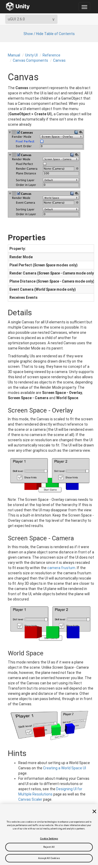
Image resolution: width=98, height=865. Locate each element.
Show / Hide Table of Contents (49, 34)
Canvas (59, 60)
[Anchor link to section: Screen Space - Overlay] (3, 410)
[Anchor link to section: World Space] (3, 653)
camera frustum (61, 568)
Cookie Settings (49, 838)
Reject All (49, 847)
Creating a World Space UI (64, 768)
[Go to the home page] (18, 6)
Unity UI (31, 55)
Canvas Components (30, 60)
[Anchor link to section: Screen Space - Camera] (3, 538)
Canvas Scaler (30, 799)
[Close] (94, 811)
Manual (14, 55)
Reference (51, 55)
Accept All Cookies (49, 858)
